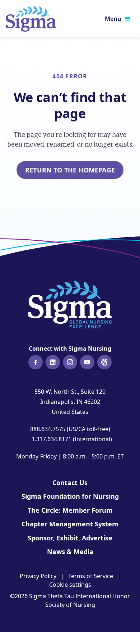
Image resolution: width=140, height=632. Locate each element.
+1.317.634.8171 (49, 439)
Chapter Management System (70, 524)
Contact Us (70, 482)
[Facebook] (35, 362)
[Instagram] (70, 362)
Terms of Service (90, 576)
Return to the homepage (70, 170)
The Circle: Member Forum (70, 510)
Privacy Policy (38, 576)
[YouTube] (87, 362)
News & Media (70, 551)
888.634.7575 (47, 429)
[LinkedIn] (53, 362)
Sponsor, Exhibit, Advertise (70, 538)
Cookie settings (70, 585)
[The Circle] (104, 362)
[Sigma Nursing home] (31, 19)
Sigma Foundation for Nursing (70, 496)
